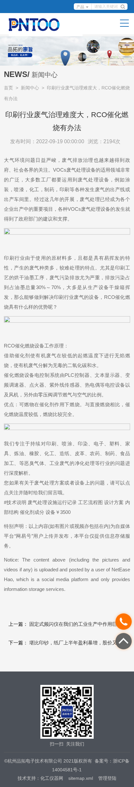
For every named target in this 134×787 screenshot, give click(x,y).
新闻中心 (30, 87)
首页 (8, 87)
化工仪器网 (51, 778)
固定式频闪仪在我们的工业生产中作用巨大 (75, 624)
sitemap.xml (80, 778)
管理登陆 (107, 778)
